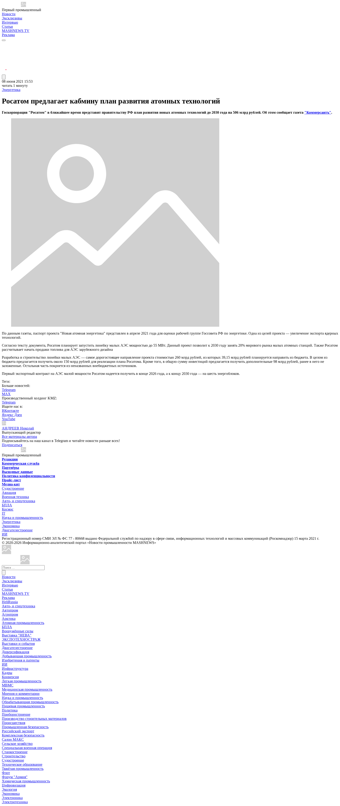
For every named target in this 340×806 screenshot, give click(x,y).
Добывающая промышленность (27, 656)
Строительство (13, 756)
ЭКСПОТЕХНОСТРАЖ (21, 639)
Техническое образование (22, 764)
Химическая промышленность (26, 781)
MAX (6, 394)
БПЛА (7, 505)
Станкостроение (15, 752)
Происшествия (13, 723)
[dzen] (4, 67)
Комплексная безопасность (23, 735)
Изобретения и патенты (20, 660)
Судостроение (13, 488)
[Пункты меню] (4, 77)
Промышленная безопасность (25, 727)
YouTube (8, 419)
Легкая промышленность (21, 681)
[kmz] (25, 563)
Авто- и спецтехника (18, 501)
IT (3, 513)
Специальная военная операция (27, 748)
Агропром (10, 614)
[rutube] (4, 72)
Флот (6, 773)
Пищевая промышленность (23, 706)
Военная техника (15, 497)
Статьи (7, 26)
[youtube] (4, 56)
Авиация (9, 493)
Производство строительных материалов (34, 719)
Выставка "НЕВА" (16, 635)
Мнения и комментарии (21, 694)
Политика (10, 710)
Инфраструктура (15, 669)
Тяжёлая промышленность (22, 769)
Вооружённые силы (17, 631)
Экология (9, 789)
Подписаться (12, 445)
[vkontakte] (4, 61)
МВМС (7, 685)
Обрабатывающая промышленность (30, 702)
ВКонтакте (10, 411)
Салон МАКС (13, 739)
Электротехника (15, 802)
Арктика (8, 619)
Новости (8, 14)
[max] (4, 50)
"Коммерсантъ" (317, 112)
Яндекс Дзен (12, 415)
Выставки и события (18, 644)
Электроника (12, 798)
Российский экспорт (18, 731)
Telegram (8, 390)
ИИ (4, 534)
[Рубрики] (4, 40)
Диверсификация (15, 652)
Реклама (8, 35)
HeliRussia (10, 602)
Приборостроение (16, 714)
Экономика (11, 526)
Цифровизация (13, 785)
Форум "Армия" (15, 777)
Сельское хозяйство (17, 744)
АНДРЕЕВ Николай (18, 428)
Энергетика (11, 90)
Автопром (10, 610)
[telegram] (4, 45)
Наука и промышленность (22, 518)
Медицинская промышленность (27, 689)
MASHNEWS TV (15, 31)
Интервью (10, 22)
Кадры (7, 673)
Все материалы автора (19, 437)
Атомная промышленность (23, 623)
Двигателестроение (17, 530)
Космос (7, 509)
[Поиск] (4, 572)
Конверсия (10, 677)
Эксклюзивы (12, 18)
